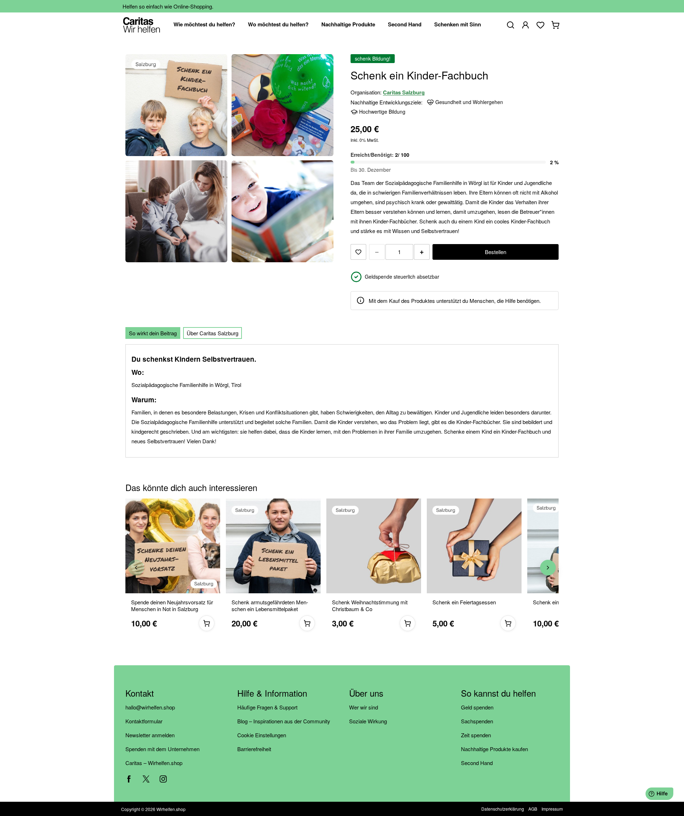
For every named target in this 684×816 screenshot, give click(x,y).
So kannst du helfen (498, 693)
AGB (532, 809)
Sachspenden (477, 721)
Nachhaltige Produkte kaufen (494, 749)
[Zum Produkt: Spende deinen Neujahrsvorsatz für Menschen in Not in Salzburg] (172, 546)
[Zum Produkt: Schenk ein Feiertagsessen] (474, 546)
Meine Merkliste (540, 25)
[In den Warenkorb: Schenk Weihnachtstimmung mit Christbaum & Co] (407, 623)
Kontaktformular (143, 721)
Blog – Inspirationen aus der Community (283, 721)
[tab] (152, 333)
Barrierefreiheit (254, 749)
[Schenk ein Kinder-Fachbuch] (176, 105)
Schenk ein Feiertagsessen (464, 602)
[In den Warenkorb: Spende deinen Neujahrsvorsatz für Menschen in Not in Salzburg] (206, 623)
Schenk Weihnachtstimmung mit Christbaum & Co (370, 606)
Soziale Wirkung (368, 721)
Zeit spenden (476, 735)
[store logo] (142, 25)
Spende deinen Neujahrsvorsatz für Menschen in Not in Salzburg (172, 606)
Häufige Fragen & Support (267, 707)
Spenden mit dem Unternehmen (162, 749)
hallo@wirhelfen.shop (150, 707)
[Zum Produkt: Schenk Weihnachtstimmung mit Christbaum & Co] (373, 546)
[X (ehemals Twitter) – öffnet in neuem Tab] (146, 779)
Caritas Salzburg (404, 92)
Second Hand (477, 762)
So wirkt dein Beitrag (153, 333)
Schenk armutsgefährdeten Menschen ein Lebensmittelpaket (270, 606)
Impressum (552, 809)
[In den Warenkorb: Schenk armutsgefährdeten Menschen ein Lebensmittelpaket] (307, 623)
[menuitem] (204, 25)
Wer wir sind (363, 707)
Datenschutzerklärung (502, 809)
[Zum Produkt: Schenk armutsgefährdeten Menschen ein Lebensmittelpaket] (273, 546)
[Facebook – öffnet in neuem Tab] (129, 779)
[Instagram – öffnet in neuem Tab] (163, 779)
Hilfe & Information (272, 693)
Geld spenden (477, 707)
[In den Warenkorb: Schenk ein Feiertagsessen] (508, 623)
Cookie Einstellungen (261, 735)
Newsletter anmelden (150, 735)
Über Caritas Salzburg (212, 333)
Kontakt (139, 693)
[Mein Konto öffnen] (525, 25)
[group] (342, 568)
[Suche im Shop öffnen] (510, 25)
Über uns (366, 693)
